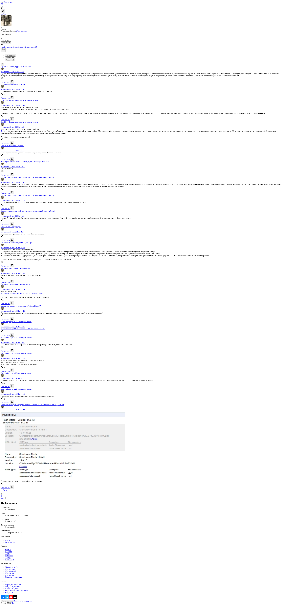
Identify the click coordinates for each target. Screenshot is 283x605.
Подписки (10, 60)
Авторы (8, 558)
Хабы (7, 554)
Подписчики (10, 57)
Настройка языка (7, 601)
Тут (2, 131)
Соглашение (10, 575)
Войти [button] (3, 14)
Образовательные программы (16, 591)
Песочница (9, 560)
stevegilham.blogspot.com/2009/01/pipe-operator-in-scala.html (22, 293)
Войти (7, 540)
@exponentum (21, 31)
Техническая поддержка (23, 601)
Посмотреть (5, 82)
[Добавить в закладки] (12, 81)
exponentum (5, 72)
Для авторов (10, 569)
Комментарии (31, 47)
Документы (9, 573)
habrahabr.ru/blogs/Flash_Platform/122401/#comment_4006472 (23, 329)
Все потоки (8, 2)
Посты (15, 47)
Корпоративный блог (13, 585)
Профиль (4, 47)
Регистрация (10, 542)
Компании (9, 556)
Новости (21, 47)
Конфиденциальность (13, 577)
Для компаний (10, 571)
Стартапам (9, 593)
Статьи (10, 47)
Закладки (10, 55)
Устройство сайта (11, 567)
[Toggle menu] (2, 2)
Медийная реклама (12, 587)
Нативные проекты (12, 589)
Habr (13, 603)
